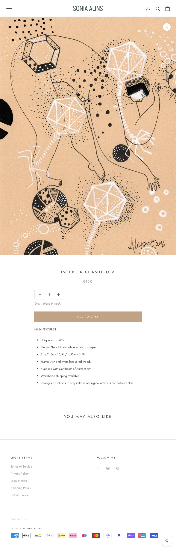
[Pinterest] (117, 468)
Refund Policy (19, 495)
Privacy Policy (20, 473)
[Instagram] (107, 468)
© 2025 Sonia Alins (26, 528)
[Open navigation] (9, 8)
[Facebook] (98, 468)
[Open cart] (167, 8)
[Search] (158, 8)
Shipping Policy (21, 488)
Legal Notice (19, 481)
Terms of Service (21, 466)
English (17, 519)
